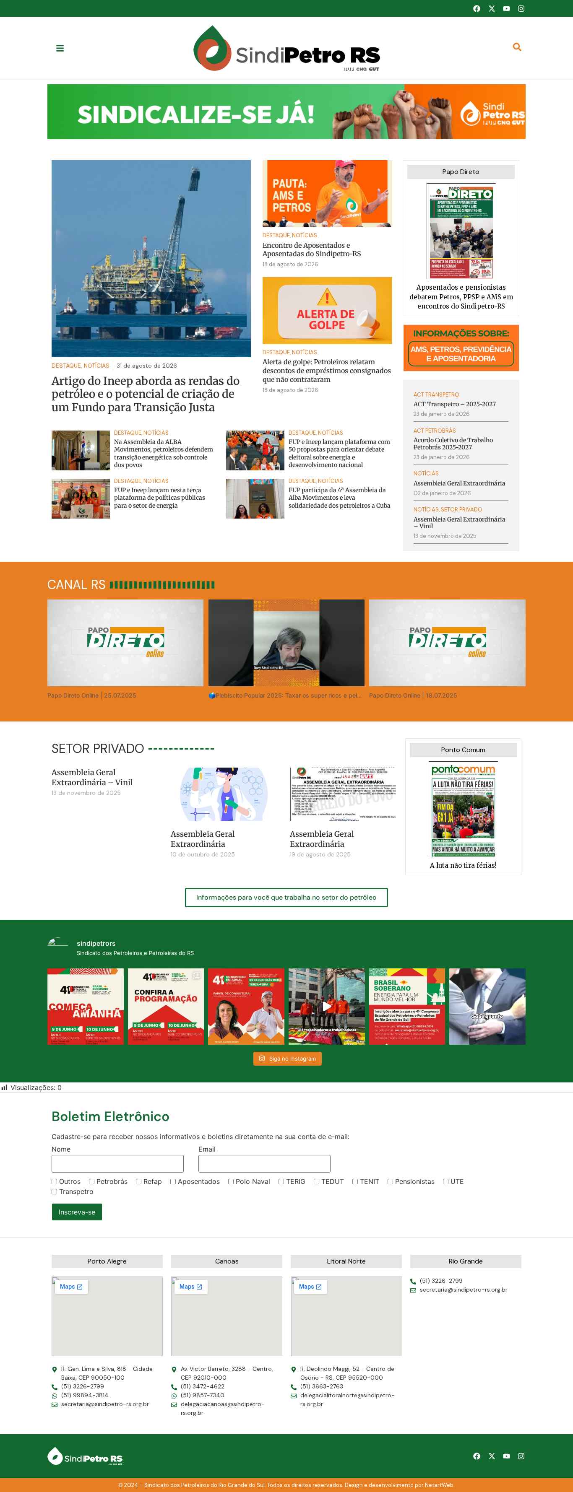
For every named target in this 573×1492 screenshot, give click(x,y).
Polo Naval (253, 1181)
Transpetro (76, 1191)
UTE (457, 1181)
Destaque (276, 235)
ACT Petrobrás (435, 430)
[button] (286, 111)
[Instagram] (521, 8)
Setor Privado (461, 509)
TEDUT (332, 1181)
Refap (152, 1181)
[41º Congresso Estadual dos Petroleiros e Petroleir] (246, 1006)
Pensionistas (415, 1181)
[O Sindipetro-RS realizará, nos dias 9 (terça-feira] (166, 1006)
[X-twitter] (491, 8)
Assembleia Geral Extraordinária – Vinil (92, 777)
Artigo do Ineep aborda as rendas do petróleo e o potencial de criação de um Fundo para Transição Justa (146, 394)
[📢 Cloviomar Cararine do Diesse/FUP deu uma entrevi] (487, 1006)
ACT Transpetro (436, 394)
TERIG (295, 1181)
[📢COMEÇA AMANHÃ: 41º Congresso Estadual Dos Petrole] (85, 1006)
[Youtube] (506, 8)
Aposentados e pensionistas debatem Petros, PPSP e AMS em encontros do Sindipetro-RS (461, 296)
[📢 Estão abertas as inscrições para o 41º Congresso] (407, 1006)
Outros (70, 1181)
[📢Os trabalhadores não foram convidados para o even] (327, 1006)
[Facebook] (476, 8)
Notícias (304, 235)
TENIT (369, 1181)
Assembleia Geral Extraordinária (203, 838)
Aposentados (199, 1181)
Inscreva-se (77, 1212)
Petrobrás (112, 1181)
